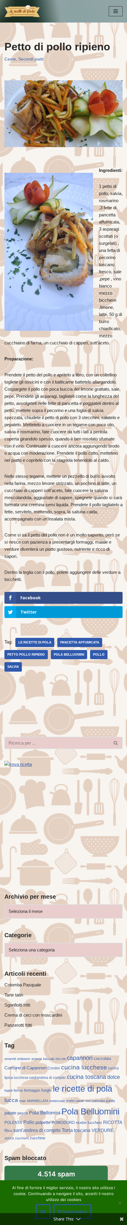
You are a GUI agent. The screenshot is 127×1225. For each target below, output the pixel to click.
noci (88, 1101)
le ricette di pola (34, 642)
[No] (120, 1203)
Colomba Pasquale (22, 984)
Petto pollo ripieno (26, 654)
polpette (43, 1122)
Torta (67, 1130)
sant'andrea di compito (37, 1130)
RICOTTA (112, 1122)
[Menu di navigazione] (116, 11)
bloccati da (56, 1177)
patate (10, 1113)
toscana (82, 1130)
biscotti (61, 1059)
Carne (10, 59)
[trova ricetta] (18, 764)
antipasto (23, 1059)
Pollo (99, 654)
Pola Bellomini (44, 1113)
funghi (46, 1090)
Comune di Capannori (25, 1068)
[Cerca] (116, 743)
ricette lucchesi (89, 1122)
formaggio (32, 1090)
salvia (13, 666)
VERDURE (102, 1130)
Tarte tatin (13, 994)
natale (80, 1101)
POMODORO (63, 1122)
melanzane (57, 1101)
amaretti (10, 1059)
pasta (110, 1101)
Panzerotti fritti (18, 1025)
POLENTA (13, 1122)
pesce (22, 1113)
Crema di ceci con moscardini (33, 1015)
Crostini (54, 1068)
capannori (79, 1058)
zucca (9, 1138)
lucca (11, 1100)
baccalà (48, 1059)
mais (22, 1101)
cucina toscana (86, 1077)
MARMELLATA (37, 1101)
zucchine (37, 1138)
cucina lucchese (84, 1067)
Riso (8, 1130)
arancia (36, 1059)
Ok (43, 1211)
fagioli (8, 1090)
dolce (113, 1077)
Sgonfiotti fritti (17, 1004)
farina (18, 1090)
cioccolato (102, 1058)
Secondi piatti (30, 59)
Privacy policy (72, 1211)
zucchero (22, 1138)
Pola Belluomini (69, 654)
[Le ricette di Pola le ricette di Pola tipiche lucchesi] (22, 11)
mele (70, 1100)
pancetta (98, 1101)
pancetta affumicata (79, 642)
